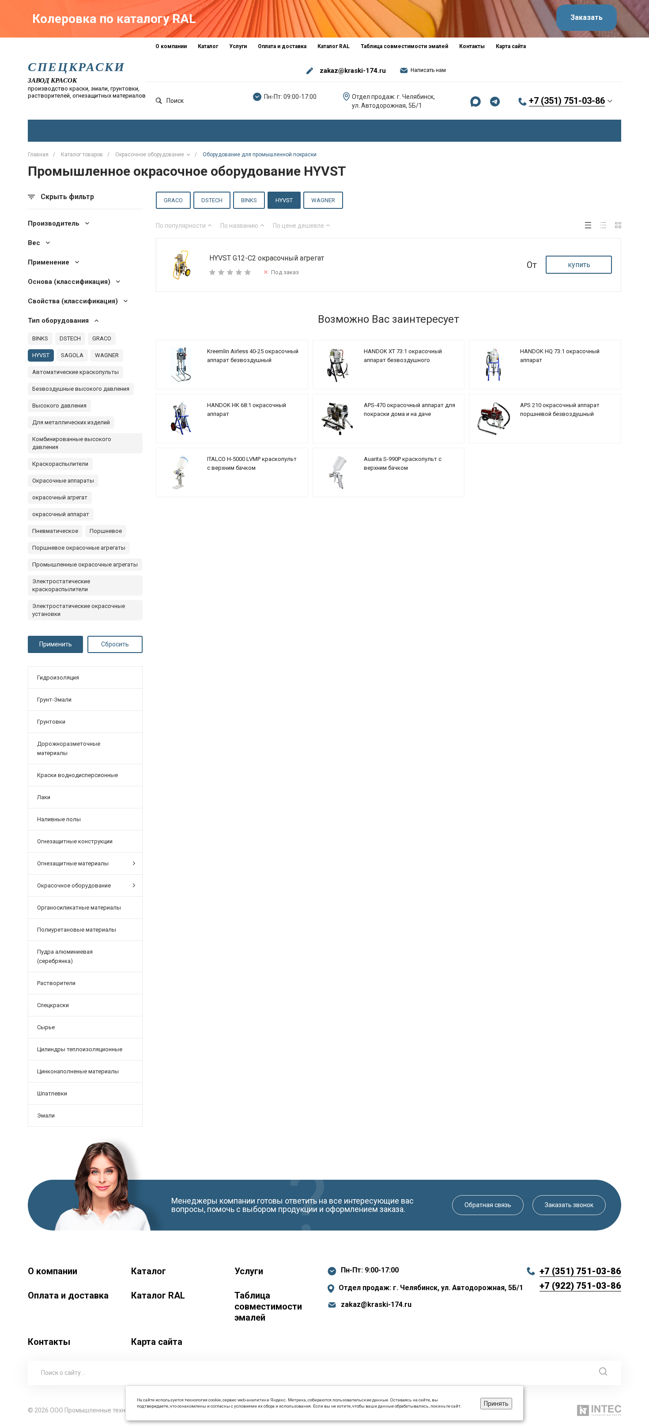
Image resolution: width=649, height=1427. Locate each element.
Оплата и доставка (68, 1295)
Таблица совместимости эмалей (268, 1306)
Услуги (248, 1271)
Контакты (49, 1341)
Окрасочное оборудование (74, 885)
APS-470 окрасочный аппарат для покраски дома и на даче (409, 409)
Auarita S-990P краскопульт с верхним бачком (402, 463)
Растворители (56, 983)
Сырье (46, 1027)
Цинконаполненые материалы (78, 1071)
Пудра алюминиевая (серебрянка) (65, 956)
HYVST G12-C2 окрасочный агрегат (266, 258)
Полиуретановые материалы (76, 929)
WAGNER (323, 200)
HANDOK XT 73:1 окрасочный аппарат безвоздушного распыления (403, 360)
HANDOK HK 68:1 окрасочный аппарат (246, 409)
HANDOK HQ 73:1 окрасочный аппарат (560, 355)
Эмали (46, 1115)
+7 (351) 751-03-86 (567, 100)
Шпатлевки (52, 1093)
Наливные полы (59, 819)
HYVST (284, 200)
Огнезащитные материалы (73, 863)
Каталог (148, 1271)
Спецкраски (53, 1005)
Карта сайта (156, 1341)
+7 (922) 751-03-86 (580, 1285)
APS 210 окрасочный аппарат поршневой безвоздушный (560, 409)
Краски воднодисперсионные (77, 775)
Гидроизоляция (58, 677)
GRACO (173, 200)
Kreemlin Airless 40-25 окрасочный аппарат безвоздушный (252, 355)
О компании (52, 1271)
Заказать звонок (569, 1204)
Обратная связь (487, 1204)
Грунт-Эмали (54, 699)
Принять (496, 1403)
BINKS (249, 200)
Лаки (43, 797)
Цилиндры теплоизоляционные (79, 1049)
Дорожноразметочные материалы (68, 748)
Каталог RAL (158, 1295)
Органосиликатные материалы (79, 907)
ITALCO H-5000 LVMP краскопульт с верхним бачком (252, 463)
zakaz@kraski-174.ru (353, 71)
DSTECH (212, 200)
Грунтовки (51, 721)
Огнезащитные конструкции (75, 841)
